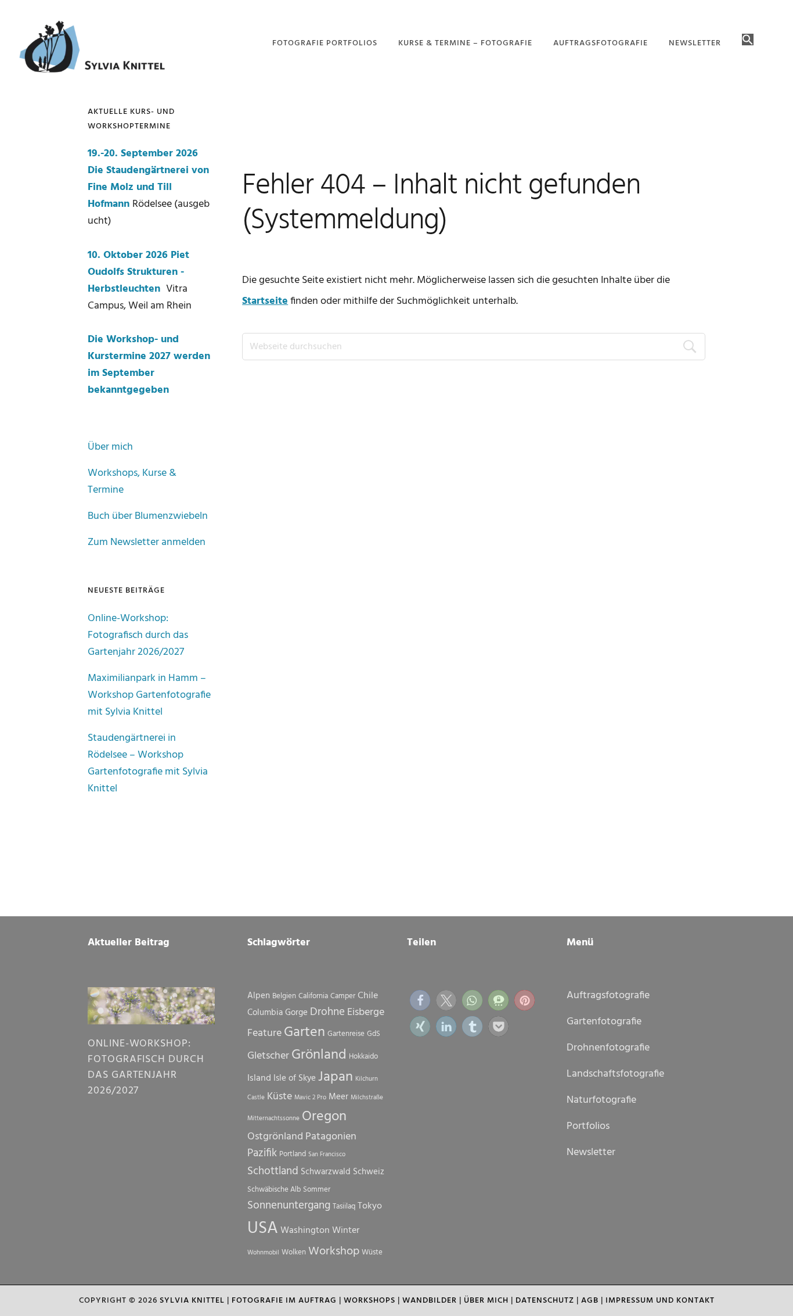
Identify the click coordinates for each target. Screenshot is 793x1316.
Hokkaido (363, 1056)
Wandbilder (429, 1300)
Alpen (258, 996)
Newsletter (591, 1152)
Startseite (265, 301)
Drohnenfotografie (608, 1047)
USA (262, 1228)
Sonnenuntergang (288, 1205)
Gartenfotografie (604, 1021)
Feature (264, 1033)
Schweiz (368, 1172)
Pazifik (262, 1153)
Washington (305, 1230)
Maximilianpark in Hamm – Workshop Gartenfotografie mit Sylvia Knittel (149, 695)
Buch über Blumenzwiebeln (148, 516)
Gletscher (268, 1056)
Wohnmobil (263, 1253)
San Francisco (326, 1155)
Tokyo (370, 1206)
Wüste (372, 1252)
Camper (342, 996)
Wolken (294, 1252)
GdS (373, 1034)
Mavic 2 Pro (310, 1098)
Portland (292, 1154)
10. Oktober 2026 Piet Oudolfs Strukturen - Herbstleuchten (138, 272)
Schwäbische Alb (274, 1190)
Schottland (272, 1171)
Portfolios (588, 1126)
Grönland (319, 1055)
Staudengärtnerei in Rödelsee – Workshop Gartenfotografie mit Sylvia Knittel (148, 763)
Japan (335, 1077)
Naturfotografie (601, 1100)
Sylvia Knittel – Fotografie (97, 49)
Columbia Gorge (277, 1013)
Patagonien (330, 1136)
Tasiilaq (344, 1206)
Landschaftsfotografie (615, 1074)
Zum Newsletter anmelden (147, 542)
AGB (590, 1300)
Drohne (327, 1012)
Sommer (316, 1190)
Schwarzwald (326, 1172)
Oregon (324, 1117)
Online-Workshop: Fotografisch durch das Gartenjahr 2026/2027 (138, 635)
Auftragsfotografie (608, 995)
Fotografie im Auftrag (284, 1300)
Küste (279, 1096)
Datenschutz (545, 1300)
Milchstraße (367, 1098)
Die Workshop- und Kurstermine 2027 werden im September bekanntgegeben (149, 365)
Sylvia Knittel (192, 1300)
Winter (345, 1230)
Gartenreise (346, 1034)
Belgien (284, 996)
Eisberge (365, 1012)
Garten (304, 1032)
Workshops (369, 1300)
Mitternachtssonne (273, 1119)
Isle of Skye (294, 1078)
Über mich (110, 447)
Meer (338, 1097)
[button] (748, 40)
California (313, 996)
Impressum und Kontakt (660, 1300)
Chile (368, 995)
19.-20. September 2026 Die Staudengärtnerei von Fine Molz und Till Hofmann (148, 179)
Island (259, 1078)
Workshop (333, 1251)
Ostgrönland (275, 1136)
